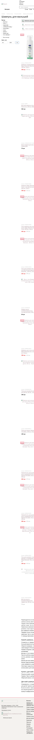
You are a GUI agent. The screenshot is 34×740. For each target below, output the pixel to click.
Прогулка (28, 722)
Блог (30, 9)
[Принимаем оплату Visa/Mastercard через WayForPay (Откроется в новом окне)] (13, 714)
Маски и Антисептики (29, 713)
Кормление (29, 720)
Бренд (3, 20)
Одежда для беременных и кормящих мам (30, 704)
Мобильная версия (7, 717)
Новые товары (29, 729)
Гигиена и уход (30, 716)
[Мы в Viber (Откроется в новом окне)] (27, 2)
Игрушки (28, 724)
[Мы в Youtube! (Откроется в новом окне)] (33, 2)
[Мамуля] (9, 701)
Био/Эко (28, 726)
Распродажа (29, 727)
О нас (26, 9)
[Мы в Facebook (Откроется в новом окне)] (31, 2)
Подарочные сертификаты (29, 732)
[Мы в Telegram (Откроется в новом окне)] (29, 2)
